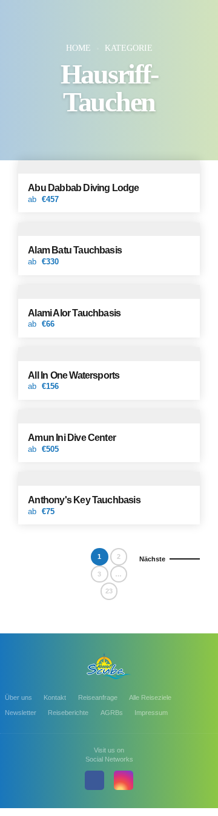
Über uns (18, 697)
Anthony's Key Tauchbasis (84, 499)
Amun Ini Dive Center (72, 437)
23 (109, 591)
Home (78, 48)
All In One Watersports (73, 375)
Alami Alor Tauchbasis (74, 312)
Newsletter (20, 712)
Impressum (151, 712)
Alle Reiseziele (150, 697)
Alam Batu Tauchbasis (75, 249)
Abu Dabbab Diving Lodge (83, 187)
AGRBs (112, 712)
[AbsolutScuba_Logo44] (109, 665)
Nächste (152, 559)
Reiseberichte (68, 712)
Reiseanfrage (97, 697)
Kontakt (55, 697)
